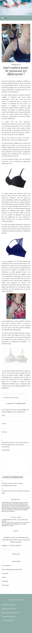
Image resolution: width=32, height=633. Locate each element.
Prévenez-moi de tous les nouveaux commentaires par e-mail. (12, 484)
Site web (4, 432)
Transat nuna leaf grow (8, 616)
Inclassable (5, 573)
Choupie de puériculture (11, 397)
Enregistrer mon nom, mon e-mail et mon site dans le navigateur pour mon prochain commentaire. (15, 445)
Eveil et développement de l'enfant (12, 569)
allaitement (5, 393)
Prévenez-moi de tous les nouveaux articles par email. (16, 492)
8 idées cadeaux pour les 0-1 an (11, 612)
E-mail (4, 423)
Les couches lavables (8, 620)
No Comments (20, 77)
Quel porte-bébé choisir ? (9, 608)
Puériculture (5, 585)
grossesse (13, 393)
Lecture (4, 577)
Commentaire (6, 450)
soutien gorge (21, 393)
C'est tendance (6, 565)
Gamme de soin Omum (8, 605)
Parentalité (16, 64)
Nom (4, 415)
